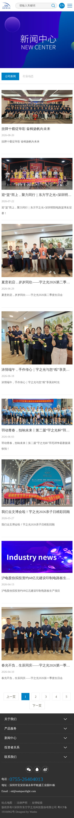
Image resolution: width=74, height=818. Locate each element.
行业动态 (28, 76)
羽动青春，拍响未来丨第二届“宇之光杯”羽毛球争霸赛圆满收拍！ (37, 430)
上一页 (11, 696)
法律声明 (22, 802)
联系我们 (10, 756)
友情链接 (37, 802)
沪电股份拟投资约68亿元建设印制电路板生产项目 (37, 578)
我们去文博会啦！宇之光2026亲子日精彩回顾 (36, 512)
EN (62, 5)
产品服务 (10, 728)
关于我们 (10, 719)
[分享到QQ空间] (37, 769)
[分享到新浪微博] (45, 769)
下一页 (37, 705)
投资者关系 (12, 747)
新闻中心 (10, 738)
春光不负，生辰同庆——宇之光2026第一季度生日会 (37, 665)
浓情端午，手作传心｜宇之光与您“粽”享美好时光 (37, 369)
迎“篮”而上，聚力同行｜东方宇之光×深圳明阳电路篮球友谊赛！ (37, 195)
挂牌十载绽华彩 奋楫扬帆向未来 (26, 129)
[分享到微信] (29, 769)
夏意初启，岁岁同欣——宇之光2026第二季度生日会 (37, 282)
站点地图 (7, 802)
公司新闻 (10, 76)
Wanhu (33, 811)
